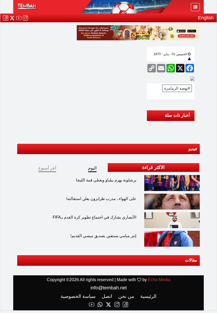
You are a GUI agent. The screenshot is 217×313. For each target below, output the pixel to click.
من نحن (125, 296)
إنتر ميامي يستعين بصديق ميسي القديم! (103, 235)
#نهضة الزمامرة (177, 88)
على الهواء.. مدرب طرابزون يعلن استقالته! (101, 198)
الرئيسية (147, 296)
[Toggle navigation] (195, 7)
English (206, 17)
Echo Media (159, 279)
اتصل (106, 296)
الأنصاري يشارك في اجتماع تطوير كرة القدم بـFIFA (94, 217)
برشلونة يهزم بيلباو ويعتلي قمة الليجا (106, 180)
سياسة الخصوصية (78, 296)
